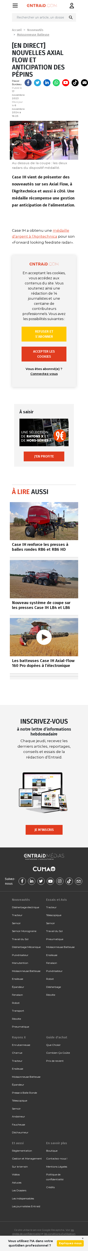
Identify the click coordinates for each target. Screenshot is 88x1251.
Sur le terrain (20, 1166)
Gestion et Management (27, 1158)
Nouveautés (35, 30)
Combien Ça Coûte (58, 1052)
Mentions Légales (56, 1166)
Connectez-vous (44, 374)
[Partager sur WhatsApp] (56, 82)
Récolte (16, 1018)
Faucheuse (18, 1124)
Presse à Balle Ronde (24, 1092)
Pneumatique (20, 1026)
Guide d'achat (56, 1037)
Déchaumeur (20, 1132)
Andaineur (18, 1116)
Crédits (50, 1187)
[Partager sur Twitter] (37, 82)
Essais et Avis (56, 900)
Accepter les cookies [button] (44, 354)
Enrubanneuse (21, 1044)
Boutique (51, 1150)
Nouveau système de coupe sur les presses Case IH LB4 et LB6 (41, 605)
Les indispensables (23, 1198)
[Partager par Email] (84, 82)
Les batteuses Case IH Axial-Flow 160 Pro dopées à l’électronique (43, 663)
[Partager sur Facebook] (28, 82)
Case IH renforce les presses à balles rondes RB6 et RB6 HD (40, 547)
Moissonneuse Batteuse (33, 35)
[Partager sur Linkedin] (46, 82)
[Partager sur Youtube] (65, 82)
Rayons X (19, 1037)
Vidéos (16, 1174)
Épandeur (18, 986)
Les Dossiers (19, 1190)
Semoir (16, 923)
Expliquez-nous (70, 1243)
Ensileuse (17, 978)
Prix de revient (55, 1060)
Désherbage (53, 986)
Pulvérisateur (20, 955)
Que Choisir (53, 1044)
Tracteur (17, 915)
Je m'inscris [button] (44, 830)
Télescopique (53, 915)
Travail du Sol (20, 939)
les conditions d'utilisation (59, 1233)
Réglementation (22, 1150)
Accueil (17, 30)
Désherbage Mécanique (26, 947)
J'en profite (44, 456)
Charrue (17, 1052)
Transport (18, 1010)
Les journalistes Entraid (26, 1206)
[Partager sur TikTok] (75, 82)
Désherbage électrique (25, 907)
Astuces (16, 1182)
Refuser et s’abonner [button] (44, 334)
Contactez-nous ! (56, 1158)
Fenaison (17, 994)
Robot (16, 1002)
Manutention (20, 962)
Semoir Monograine (24, 931)
